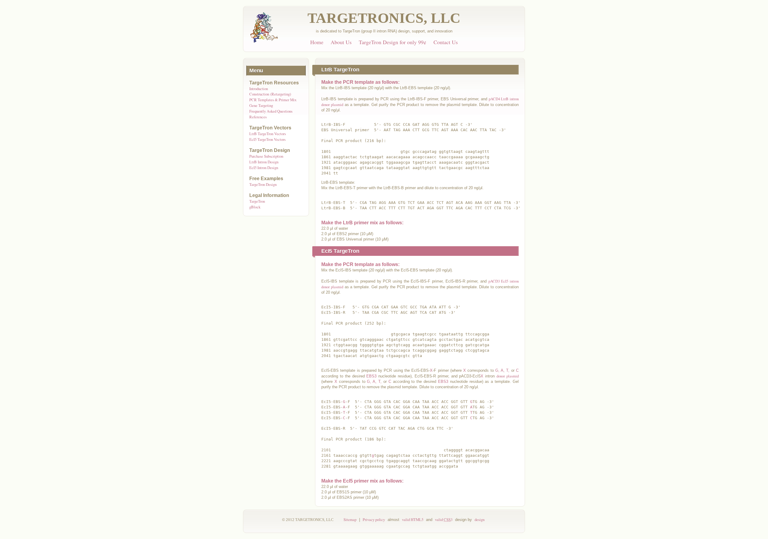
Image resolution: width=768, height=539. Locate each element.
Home (316, 42)
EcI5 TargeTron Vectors (267, 139)
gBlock (254, 207)
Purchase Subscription (266, 156)
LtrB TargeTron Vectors (267, 133)
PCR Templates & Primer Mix (272, 99)
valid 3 (443, 519)
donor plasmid (507, 376)
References (258, 117)
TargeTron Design (263, 184)
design (479, 519)
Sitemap (350, 519)
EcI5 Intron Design (263, 167)
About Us (341, 42)
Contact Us (446, 42)
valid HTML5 (412, 519)
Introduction (258, 88)
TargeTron (257, 201)
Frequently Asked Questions (270, 111)
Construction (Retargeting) (270, 94)
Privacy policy (374, 519)
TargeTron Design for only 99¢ (392, 42)
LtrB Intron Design (263, 162)
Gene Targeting (261, 105)
